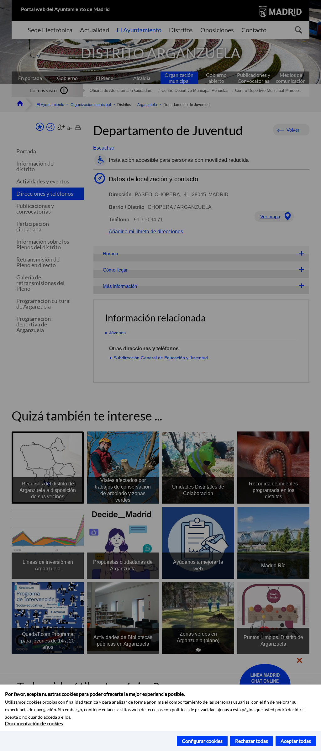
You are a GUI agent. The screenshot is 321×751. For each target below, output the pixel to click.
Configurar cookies (202, 741)
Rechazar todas (251, 741)
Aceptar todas (296, 741)
